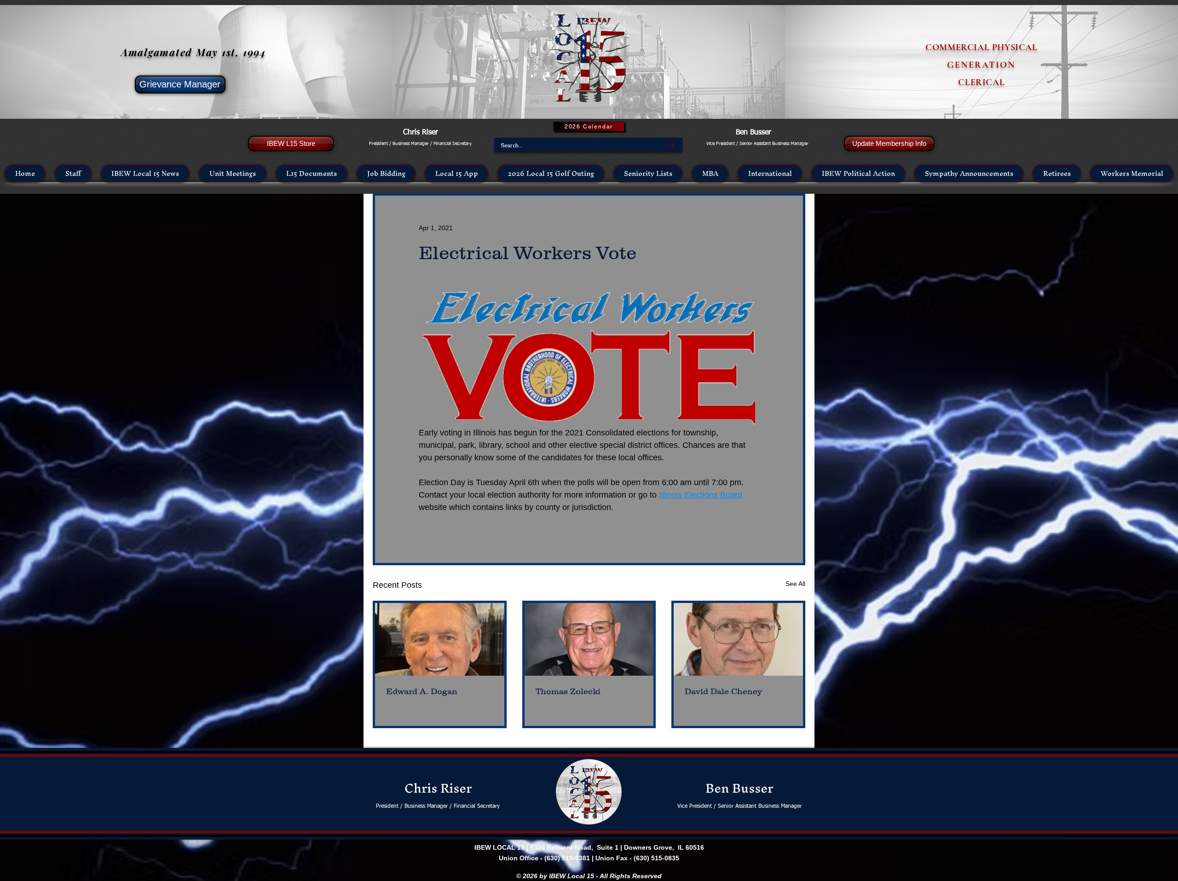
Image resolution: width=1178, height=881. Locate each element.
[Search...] (670, 144)
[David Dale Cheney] (738, 639)
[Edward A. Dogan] (439, 639)
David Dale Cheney (723, 691)
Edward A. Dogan (421, 691)
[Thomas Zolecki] (589, 639)
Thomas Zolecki (568, 691)
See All (795, 583)
